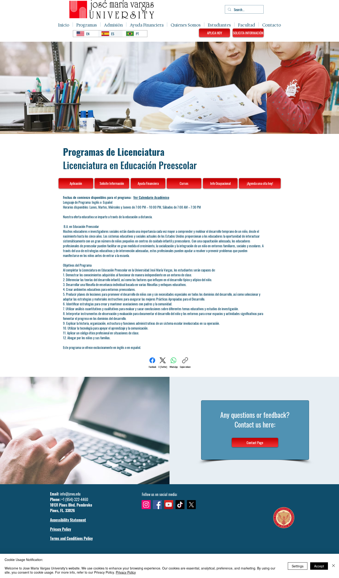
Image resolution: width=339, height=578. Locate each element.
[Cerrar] (333, 565)
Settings (297, 566)
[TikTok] (179, 504)
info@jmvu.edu (70, 494)
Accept (319, 566)
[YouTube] (168, 504)
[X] (191, 504)
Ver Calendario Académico (151, 197)
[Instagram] (146, 504)
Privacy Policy (126, 572)
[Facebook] (157, 504)
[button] (86, 24)
